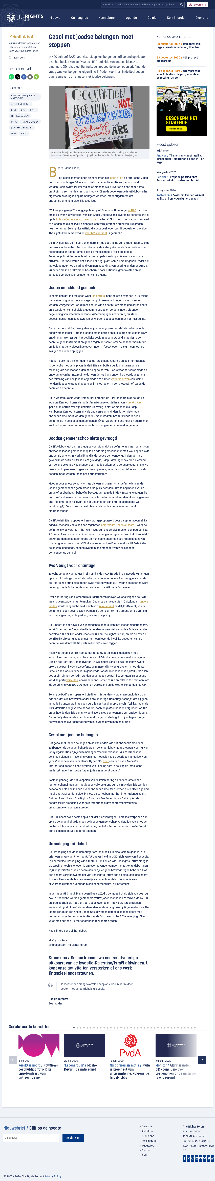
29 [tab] (168, 1027)
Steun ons (200, 5)
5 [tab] (87, 1027)
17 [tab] (127, 1027)
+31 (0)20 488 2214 (199, 1141)
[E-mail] (30, 77)
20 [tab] (137, 1027)
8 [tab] (97, 1027)
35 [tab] (188, 1027)
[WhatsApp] (11, 77)
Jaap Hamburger (22, 127)
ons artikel (98, 296)
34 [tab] (184, 1027)
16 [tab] (124, 1027)
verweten (72, 680)
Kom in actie (176, 18)
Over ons (202, 18)
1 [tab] (74, 1027)
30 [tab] (171, 1027)
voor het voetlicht (96, 233)
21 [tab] (141, 1027)
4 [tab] (84, 1027)
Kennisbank (107, 18)
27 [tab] (161, 1027)
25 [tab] (154, 1027)
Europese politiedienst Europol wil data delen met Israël (178, 179)
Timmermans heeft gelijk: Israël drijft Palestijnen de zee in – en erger (180, 159)
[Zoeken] (181, 5)
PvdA (24, 133)
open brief (116, 178)
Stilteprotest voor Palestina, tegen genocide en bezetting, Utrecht (178, 74)
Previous (13, 1060)
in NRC (132, 210)
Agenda (131, 18)
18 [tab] (131, 1027)
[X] (17, 77)
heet (106, 761)
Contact (147, 1150)
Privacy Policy (53, 1176)
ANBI (144, 1155)
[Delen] (36, 77)
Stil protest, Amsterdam (178, 59)
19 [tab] (134, 1027)
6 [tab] (90, 1027)
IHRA (14, 121)
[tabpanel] (38, 1058)
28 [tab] (164, 1027)
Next (202, 1060)
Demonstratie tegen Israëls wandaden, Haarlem (179, 46)
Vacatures (148, 1145)
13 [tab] (114, 1027)
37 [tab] (195, 1027)
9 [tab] (100, 1027)
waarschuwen (121, 379)
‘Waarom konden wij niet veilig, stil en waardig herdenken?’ (180, 197)
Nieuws (55, 18)
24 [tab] (151, 1027)
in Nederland (106, 606)
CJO (23, 109)
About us (147, 1131)
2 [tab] (77, 1027)
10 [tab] (104, 1027)
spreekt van (133, 402)
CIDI (13, 109)
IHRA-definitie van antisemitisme (76, 219)
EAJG (33, 109)
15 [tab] (121, 1027)
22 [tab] (144, 1027)
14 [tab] (117, 1027)
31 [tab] (174, 1027)
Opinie (152, 18)
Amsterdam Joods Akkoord (23, 97)
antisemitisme (20, 104)
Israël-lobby (30, 121)
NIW (13, 133)
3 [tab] (80, 1027)
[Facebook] (24, 77)
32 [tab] (178, 1027)
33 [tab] (181, 1027)
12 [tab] (111, 1027)
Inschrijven (72, 1137)
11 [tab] (107, 1027)
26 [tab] (158, 1027)
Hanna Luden (20, 115)
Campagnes (79, 18)
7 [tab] (94, 1027)
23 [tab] (147, 1027)
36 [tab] (191, 1027)
